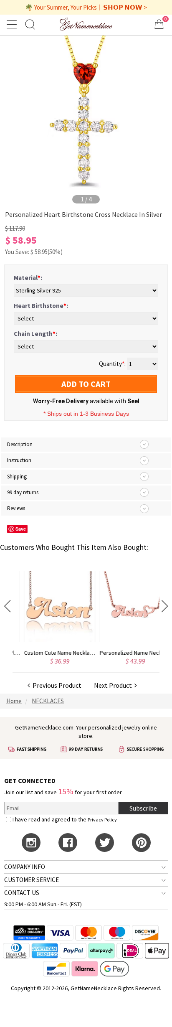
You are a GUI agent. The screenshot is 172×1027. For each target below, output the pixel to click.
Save (20, 529)
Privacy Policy (102, 819)
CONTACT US (21, 893)
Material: (28, 278)
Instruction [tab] (19, 460)
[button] (7, 606)
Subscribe (143, 808)
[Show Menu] (13, 24)
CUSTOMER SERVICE (31, 880)
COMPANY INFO (24, 867)
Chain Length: (35, 334)
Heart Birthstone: (41, 306)
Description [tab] (20, 444)
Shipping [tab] (17, 476)
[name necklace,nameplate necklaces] (86, 24)
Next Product (114, 685)
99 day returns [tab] (22, 492)
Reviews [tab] (16, 508)
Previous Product (55, 685)
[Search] (30, 24)
